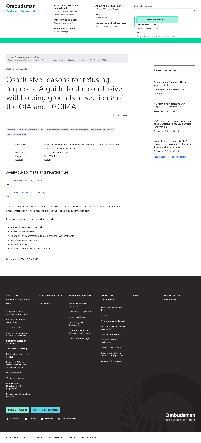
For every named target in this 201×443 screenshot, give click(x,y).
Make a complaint (155, 19)
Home (10, 57)
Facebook (14, 418)
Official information (18, 69)
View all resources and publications (171, 156)
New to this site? (88, 437)
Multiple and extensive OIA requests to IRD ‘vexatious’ (169, 105)
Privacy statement (55, 437)
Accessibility (12, 437)
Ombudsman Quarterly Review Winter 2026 (171, 84)
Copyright (38, 437)
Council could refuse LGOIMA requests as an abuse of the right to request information (173, 144)
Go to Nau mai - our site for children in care (155, 36)
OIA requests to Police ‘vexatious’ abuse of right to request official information (173, 123)
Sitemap (72, 437)
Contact (25, 437)
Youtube (32, 418)
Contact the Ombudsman (147, 28)
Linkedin (49, 418)
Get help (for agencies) (146, 24)
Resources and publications (28, 57)
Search (196, 11)
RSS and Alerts (69, 418)
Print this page (121, 115)
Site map (140, 32)
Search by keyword (143, 6)
